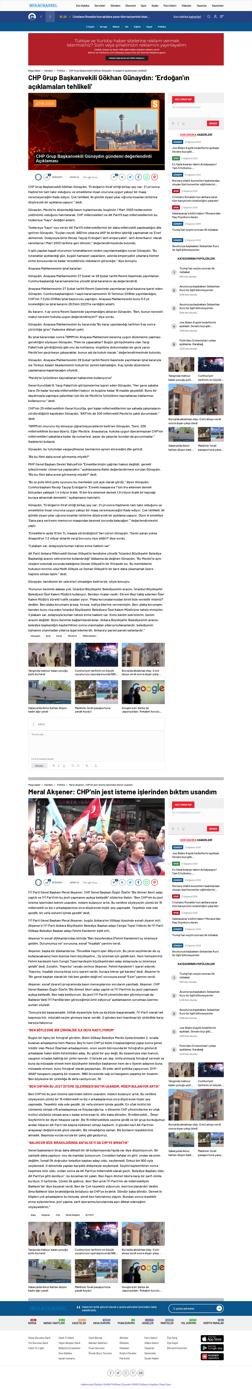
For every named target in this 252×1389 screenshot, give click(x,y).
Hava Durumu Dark (39, 1337)
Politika (162, 26)
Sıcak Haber (151, 1358)
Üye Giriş (172, 1337)
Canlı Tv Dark (66, 1337)
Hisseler (147, 1322)
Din (126, 26)
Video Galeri (151, 1343)
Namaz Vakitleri (54, 1322)
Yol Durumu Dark (38, 1343)
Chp (58, 1214)
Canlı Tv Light (36, 1348)
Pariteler (167, 1322)
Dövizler (124, 1343)
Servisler (99, 5)
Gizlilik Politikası (112, 1384)
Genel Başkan (73, 1214)
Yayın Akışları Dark (69, 1343)
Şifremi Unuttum (177, 1348)
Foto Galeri (169, 5)
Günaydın (35, 635)
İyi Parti (90, 1214)
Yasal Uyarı (165, 1384)
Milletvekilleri (89, 635)
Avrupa (103, 26)
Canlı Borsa (95, 1337)
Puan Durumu (126, 1322)
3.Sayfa (90, 26)
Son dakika (187, 16)
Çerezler (126, 1384)
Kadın (155, 5)
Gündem (115, 5)
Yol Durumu (188, 1322)
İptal (48, 635)
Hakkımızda (87, 1384)
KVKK (135, 1384)
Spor (143, 5)
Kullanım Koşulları (149, 1384)
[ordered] (72, 765)
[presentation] (41, 16)
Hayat (149, 26)
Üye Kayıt (172, 1343)
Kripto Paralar (213, 1322)
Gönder (39, 765)
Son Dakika (82, 5)
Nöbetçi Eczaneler (69, 1348)
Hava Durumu (101, 1322)
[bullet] (78, 765)
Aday (33, 1214)
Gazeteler (218, 5)
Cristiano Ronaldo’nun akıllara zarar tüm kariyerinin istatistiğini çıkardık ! (111, 16)
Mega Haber (34, 70)
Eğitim (137, 26)
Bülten (116, 26)
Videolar (186, 5)
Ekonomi (130, 5)
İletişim (98, 1384)
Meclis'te (72, 635)
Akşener (46, 1214)
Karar (59, 635)
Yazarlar (202, 5)
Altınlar (124, 1337)
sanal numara (66, 1358)
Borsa (32, 1322)
